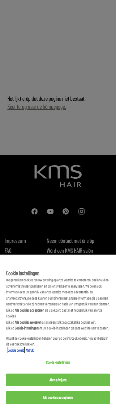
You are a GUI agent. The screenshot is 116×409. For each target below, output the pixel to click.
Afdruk (30, 350)
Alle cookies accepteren (58, 397)
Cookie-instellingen (58, 362)
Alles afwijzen (58, 379)
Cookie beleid (16, 350)
